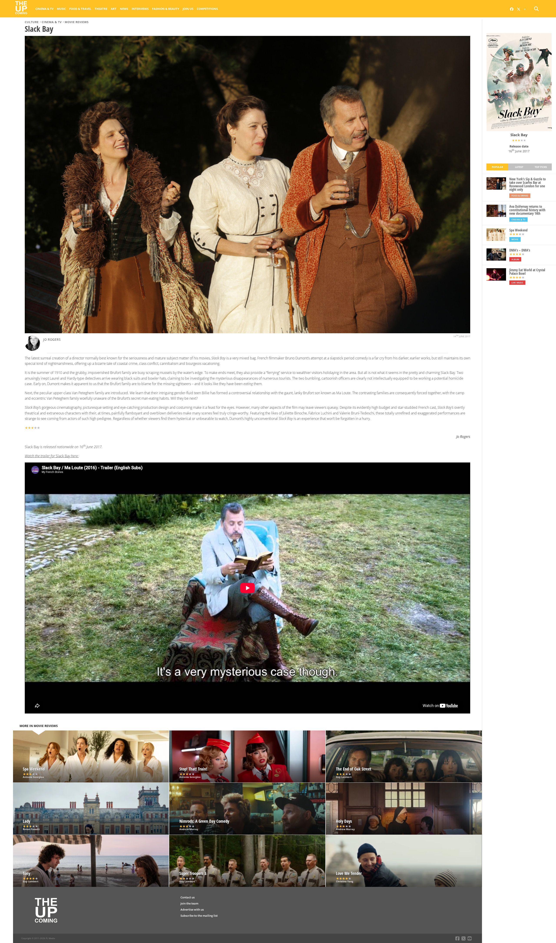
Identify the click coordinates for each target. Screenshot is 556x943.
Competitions (207, 9)
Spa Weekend (518, 230)
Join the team (189, 903)
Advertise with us (192, 909)
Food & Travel (80, 9)
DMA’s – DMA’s (519, 250)
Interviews (140, 9)
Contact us (187, 897)
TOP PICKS (541, 167)
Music (61, 9)
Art (113, 9)
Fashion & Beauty (165, 9)
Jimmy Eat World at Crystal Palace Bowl (527, 271)
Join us (188, 9)
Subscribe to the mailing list (199, 916)
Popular (497, 167)
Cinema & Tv (44, 9)
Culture (32, 22)
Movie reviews (77, 22)
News (124, 9)
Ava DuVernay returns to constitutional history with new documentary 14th (527, 210)
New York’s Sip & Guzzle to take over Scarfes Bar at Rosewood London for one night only (527, 184)
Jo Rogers (52, 339)
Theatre (101, 9)
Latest (519, 167)
